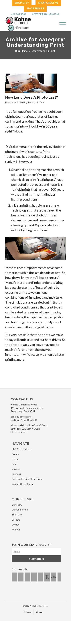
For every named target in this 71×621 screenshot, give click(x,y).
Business (16, 473)
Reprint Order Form (22, 483)
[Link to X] (27, 577)
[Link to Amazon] (60, 577)
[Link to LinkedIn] (40, 577)
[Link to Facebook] (14, 577)
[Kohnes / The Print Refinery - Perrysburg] (27, 24)
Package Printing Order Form (27, 479)
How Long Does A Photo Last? (31, 97)
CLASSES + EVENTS (22, 449)
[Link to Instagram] (20, 577)
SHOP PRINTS (35, 8)
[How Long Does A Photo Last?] (31, 83)
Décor (15, 459)
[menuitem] (21, 3)
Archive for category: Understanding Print (35, 42)
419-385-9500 (18, 14)
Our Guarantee (20, 509)
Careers (16, 519)
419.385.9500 (29, 419)
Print (14, 464)
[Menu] (61, 24)
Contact (16, 524)
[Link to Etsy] (47, 577)
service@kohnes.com (45, 14)
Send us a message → (22, 416)
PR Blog (16, 529)
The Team (17, 514)
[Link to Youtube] (34, 577)
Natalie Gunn (38, 102)
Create (15, 454)
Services (16, 468)
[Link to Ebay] (53, 577)
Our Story (17, 504)
